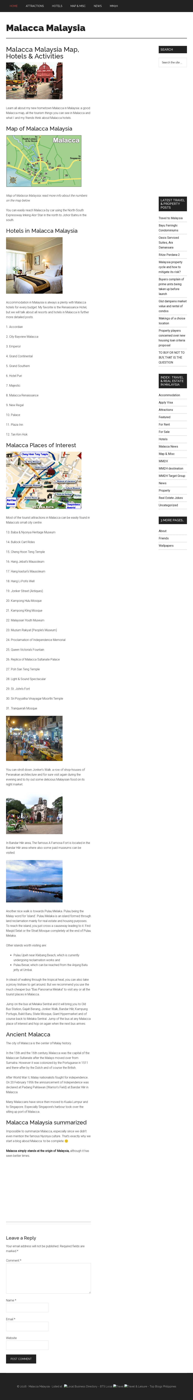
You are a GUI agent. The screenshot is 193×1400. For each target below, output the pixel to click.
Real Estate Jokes (171, 498)
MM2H (163, 461)
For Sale (164, 432)
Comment (13, 1260)
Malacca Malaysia (45, 28)
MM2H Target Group (172, 476)
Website (11, 1338)
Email (10, 1319)
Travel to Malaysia (171, 218)
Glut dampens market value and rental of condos (173, 306)
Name (11, 1300)
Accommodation (169, 395)
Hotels (163, 439)
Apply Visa (166, 402)
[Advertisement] (48, 1189)
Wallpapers (166, 545)
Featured (164, 417)
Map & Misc (167, 454)
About (162, 531)
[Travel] (118, 1386)
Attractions (166, 410)
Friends (164, 538)
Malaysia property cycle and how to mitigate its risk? (170, 267)
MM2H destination (171, 468)
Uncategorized (168, 505)
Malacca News (168, 446)
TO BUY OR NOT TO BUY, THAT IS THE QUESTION (172, 357)
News (162, 483)
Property (164, 490)
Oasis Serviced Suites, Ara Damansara (169, 242)
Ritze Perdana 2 (169, 255)
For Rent (164, 424)
